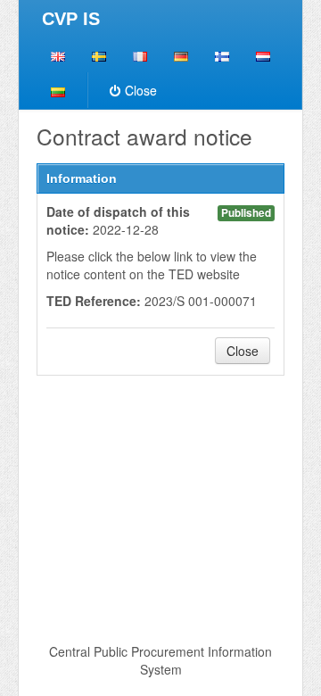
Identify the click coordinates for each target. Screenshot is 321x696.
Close (141, 90)
